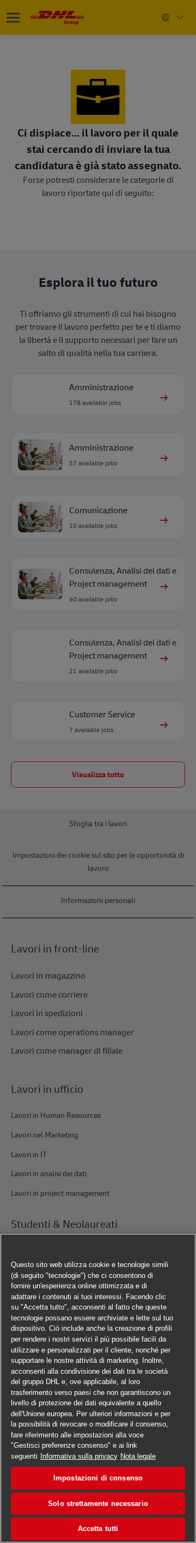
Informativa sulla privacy (79, 1456)
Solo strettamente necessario (98, 1503)
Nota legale (138, 1456)
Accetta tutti (98, 1528)
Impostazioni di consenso (98, 1478)
